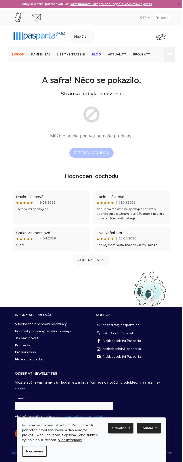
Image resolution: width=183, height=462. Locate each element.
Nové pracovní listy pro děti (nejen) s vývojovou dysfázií (111, 4)
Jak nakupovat (26, 338)
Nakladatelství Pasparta (122, 341)
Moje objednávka (29, 359)
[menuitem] (18, 54)
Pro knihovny (25, 352)
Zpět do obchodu (91, 153)
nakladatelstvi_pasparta (122, 349)
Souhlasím (149, 428)
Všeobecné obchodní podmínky (41, 324)
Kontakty (22, 345)
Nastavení (34, 451)
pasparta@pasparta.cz (121, 325)
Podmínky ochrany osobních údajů (43, 331)
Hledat (106, 36)
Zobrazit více (91, 260)
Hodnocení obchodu (91, 176)
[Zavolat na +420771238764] (22, 17)
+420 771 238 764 (118, 333)
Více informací (70, 440)
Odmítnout (121, 428)
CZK (143, 17)
